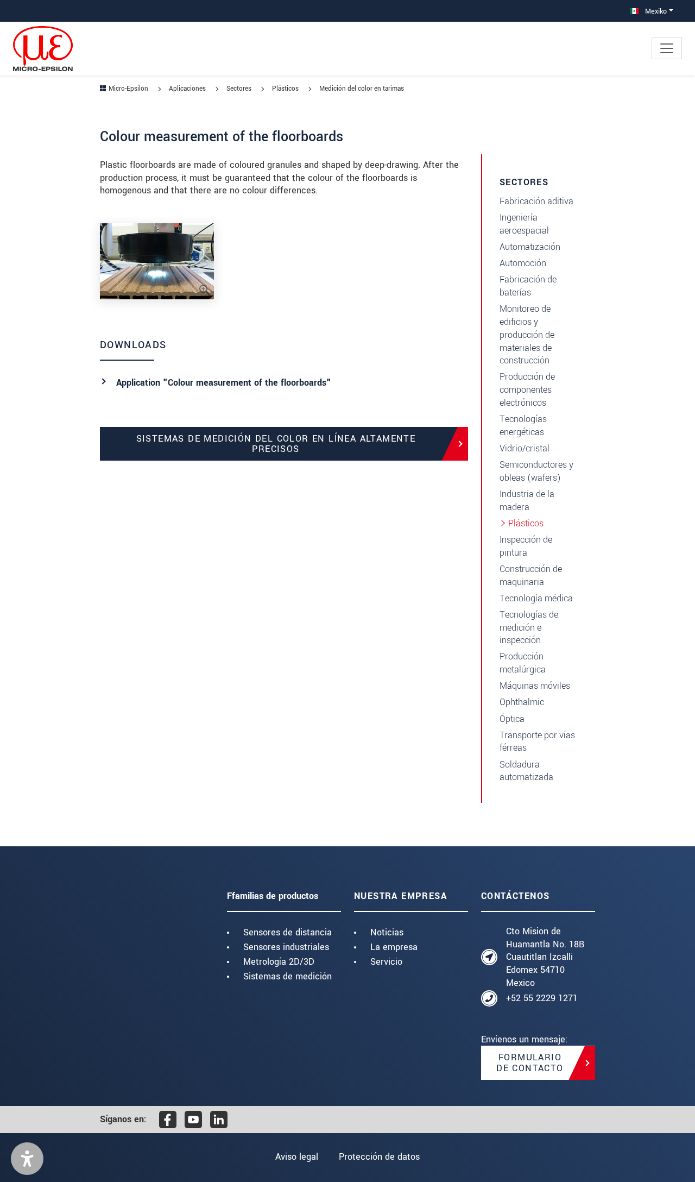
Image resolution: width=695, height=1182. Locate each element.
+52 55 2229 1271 (542, 998)
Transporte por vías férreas (537, 742)
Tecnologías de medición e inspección (529, 627)
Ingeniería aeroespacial (524, 224)
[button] (27, 1158)
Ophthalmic (522, 702)
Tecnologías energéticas (523, 425)
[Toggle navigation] (667, 48)
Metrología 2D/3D (278, 961)
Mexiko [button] (655, 11)
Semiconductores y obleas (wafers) (536, 471)
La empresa (394, 947)
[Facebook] (167, 1119)
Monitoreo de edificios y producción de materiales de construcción (527, 335)
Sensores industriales (286, 947)
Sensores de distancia (287, 932)
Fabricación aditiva (536, 201)
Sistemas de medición (287, 976)
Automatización (530, 247)
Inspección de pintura (526, 546)
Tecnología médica (536, 598)
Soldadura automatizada (526, 771)
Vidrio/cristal (524, 448)
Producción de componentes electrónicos (527, 389)
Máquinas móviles (535, 686)
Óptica (512, 719)
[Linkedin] (219, 1119)
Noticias (386, 932)
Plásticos (526, 523)
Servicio (386, 961)
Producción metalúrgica (523, 663)
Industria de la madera (527, 500)
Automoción (523, 263)
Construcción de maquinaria (531, 575)
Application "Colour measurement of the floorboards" (223, 382)
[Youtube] (193, 1119)
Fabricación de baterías (528, 286)
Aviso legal (296, 1156)
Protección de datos (379, 1156)
